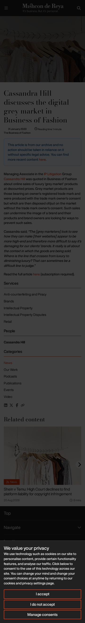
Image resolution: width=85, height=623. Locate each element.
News (8, 362)
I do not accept (42, 604)
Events (9, 389)
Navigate (12, 527)
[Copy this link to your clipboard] (23, 405)
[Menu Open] (6, 8)
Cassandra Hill (14, 178)
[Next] (79, 464)
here (42, 159)
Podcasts (10, 376)
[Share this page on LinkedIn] (6, 405)
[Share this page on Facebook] (17, 405)
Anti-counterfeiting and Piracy (25, 294)
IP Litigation (52, 173)
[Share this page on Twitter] (11, 405)
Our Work (11, 369)
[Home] (42, 8)
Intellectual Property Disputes (25, 314)
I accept (42, 594)
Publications (12, 383)
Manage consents (42, 614)
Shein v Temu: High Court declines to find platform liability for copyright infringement (38, 491)
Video (8, 396)
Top (7, 513)
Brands (9, 301)
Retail (8, 321)
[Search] (79, 8)
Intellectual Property (18, 307)
